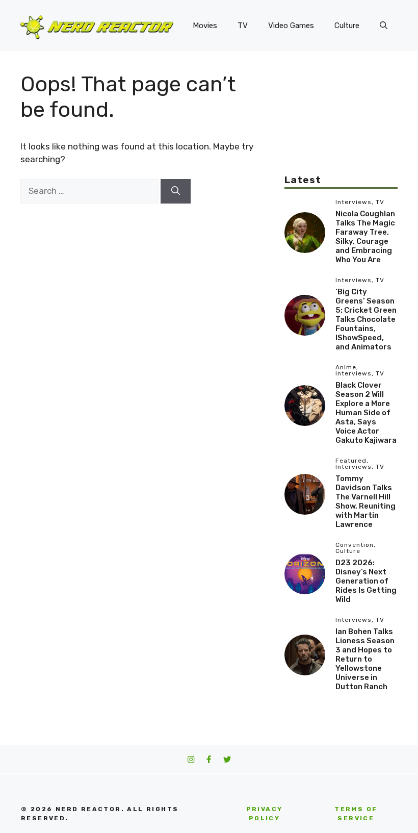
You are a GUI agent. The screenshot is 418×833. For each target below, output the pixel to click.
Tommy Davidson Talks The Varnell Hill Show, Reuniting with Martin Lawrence (365, 501)
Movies (205, 25)
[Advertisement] (341, 122)
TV (243, 25)
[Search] (176, 191)
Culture (346, 25)
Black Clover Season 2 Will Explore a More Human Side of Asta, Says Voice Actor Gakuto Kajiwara (366, 413)
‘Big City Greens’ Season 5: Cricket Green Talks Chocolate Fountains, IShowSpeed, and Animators (366, 319)
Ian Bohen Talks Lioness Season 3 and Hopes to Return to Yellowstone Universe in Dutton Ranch (365, 659)
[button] (384, 25)
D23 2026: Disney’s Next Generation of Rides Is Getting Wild (366, 581)
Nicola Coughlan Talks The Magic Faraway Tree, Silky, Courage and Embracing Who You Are (365, 236)
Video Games (291, 25)
